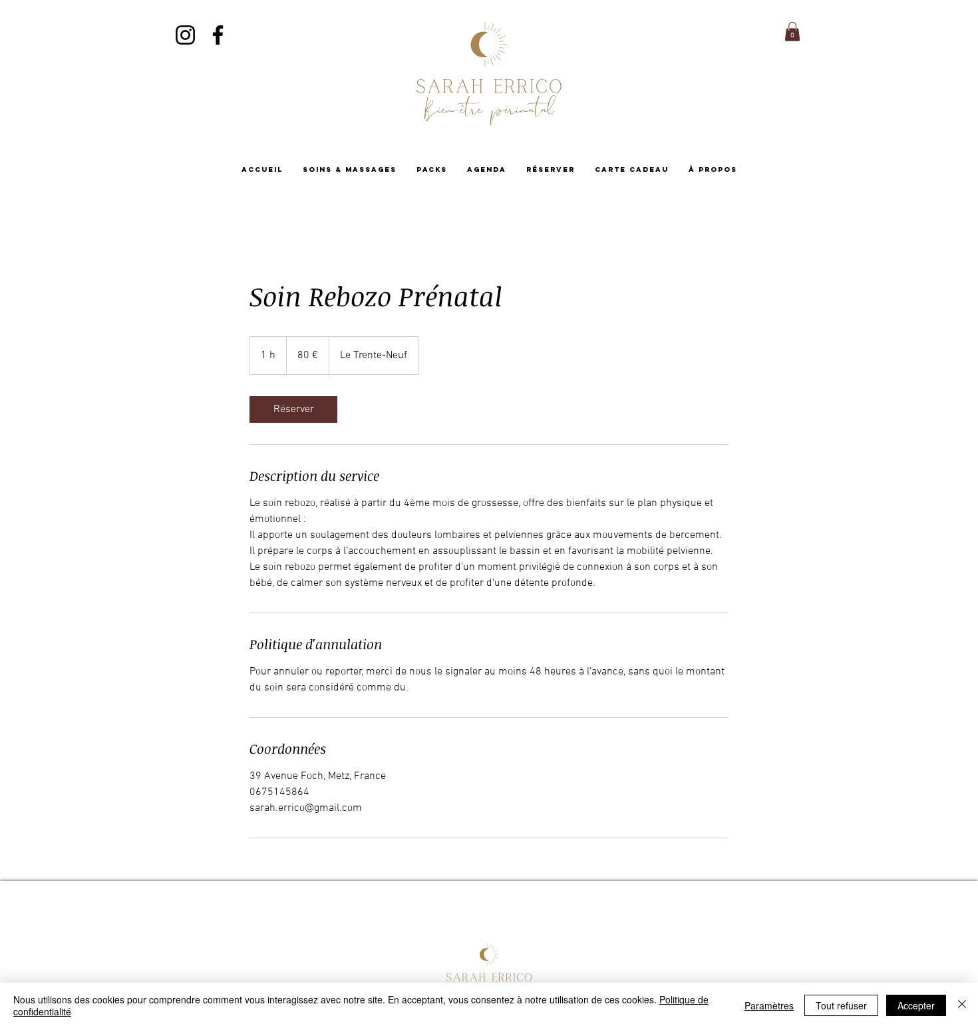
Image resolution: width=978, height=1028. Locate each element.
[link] (293, 409)
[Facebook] (218, 35)
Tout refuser (841, 1005)
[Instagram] (185, 35)
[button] (792, 31)
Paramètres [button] (769, 1005)
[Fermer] (962, 1005)
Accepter (916, 1005)
